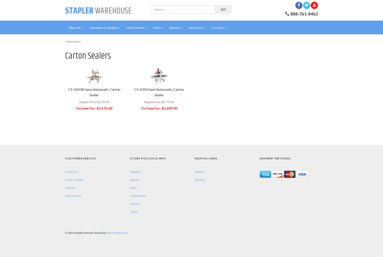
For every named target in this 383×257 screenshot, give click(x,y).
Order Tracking (74, 180)
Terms (134, 211)
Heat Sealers (135, 27)
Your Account (73, 195)
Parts (156, 27)
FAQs (133, 187)
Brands (174, 27)
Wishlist (70, 187)
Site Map (200, 180)
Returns (135, 180)
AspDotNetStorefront (117, 232)
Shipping (135, 172)
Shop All (75, 27)
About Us (196, 27)
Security (135, 203)
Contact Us (71, 172)
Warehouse (98, 11)
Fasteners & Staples (103, 27)
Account (217, 27)
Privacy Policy (138, 195)
